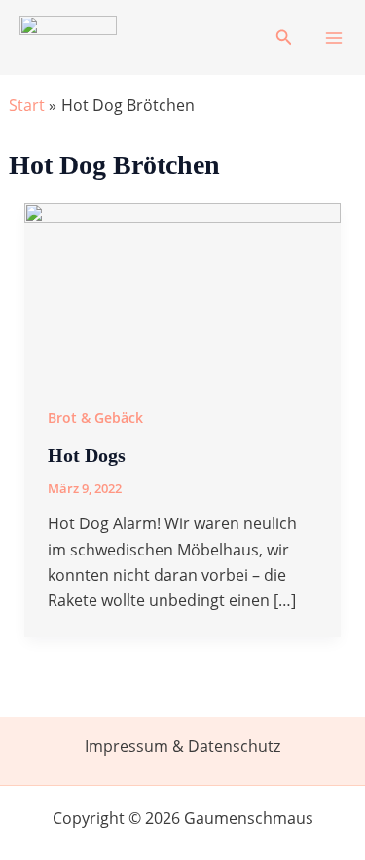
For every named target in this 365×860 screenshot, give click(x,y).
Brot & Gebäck (95, 418)
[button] (284, 38)
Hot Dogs (87, 455)
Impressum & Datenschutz (182, 746)
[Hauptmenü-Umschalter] (333, 38)
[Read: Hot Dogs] (183, 291)
